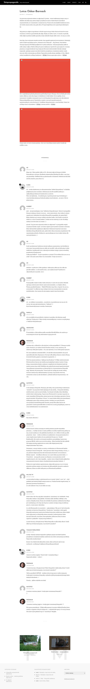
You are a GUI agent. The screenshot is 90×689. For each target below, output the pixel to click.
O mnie (64, 2)
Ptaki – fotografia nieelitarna (48, 678)
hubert (29, 206)
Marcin (38, 674)
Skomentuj (33, 655)
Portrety (74, 2)
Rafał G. (38, 678)
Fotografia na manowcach (30, 652)
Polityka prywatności (69, 679)
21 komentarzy (29, 14)
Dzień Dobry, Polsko (44, 680)
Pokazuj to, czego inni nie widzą (47, 672)
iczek (28, 297)
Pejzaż (69, 2)
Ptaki (79, 2)
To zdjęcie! (8, 680)
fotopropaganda (11, 2)
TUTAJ (45, 55)
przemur (29, 341)
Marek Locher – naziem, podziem (59, 652)
